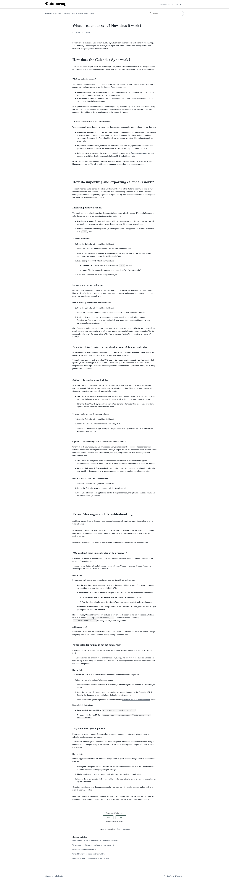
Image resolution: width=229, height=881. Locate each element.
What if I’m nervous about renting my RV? (88, 854)
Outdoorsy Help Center (53, 13)
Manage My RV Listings (86, 13)
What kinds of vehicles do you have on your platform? (93, 845)
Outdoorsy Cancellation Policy (84, 849)
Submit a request (166, 4)
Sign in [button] (178, 4)
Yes (108, 817)
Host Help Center (69, 13)
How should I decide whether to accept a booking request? (95, 840)
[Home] (55, 4)
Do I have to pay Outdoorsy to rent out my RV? (90, 858)
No (121, 817)
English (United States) (173, 876)
